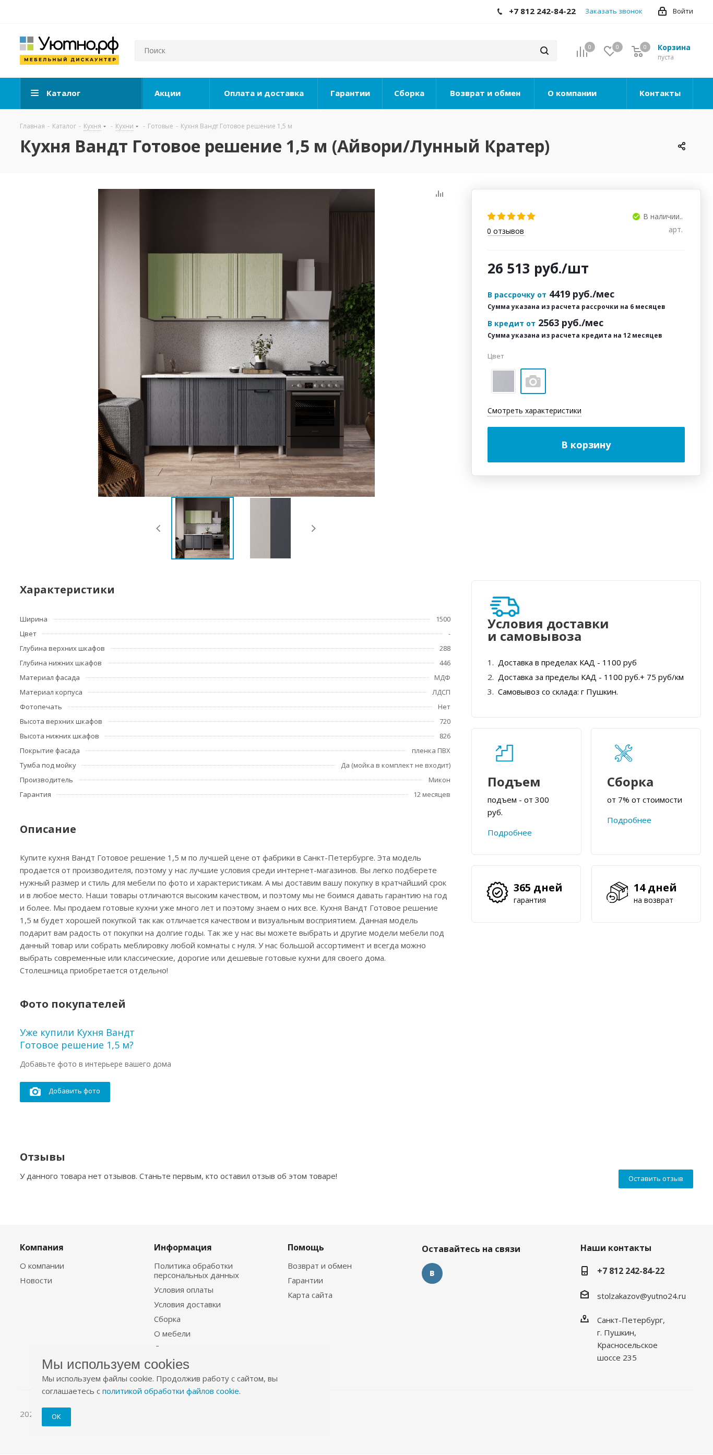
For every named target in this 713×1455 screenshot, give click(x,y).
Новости (36, 1280)
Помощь (306, 1247)
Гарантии (305, 1280)
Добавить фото (74, 1090)
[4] (522, 216)
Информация (183, 1247)
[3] (512, 216)
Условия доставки (187, 1304)
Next (313, 528)
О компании (42, 1265)
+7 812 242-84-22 (630, 1271)
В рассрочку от (517, 295)
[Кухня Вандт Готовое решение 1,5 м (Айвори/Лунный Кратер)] (236, 343)
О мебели (172, 1333)
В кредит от (512, 323)
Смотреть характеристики (534, 410)
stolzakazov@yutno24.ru (641, 1296)
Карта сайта (310, 1295)
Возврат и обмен (320, 1265)
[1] (492, 216)
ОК (56, 1416)
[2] (502, 216)
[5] (532, 216)
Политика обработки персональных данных (196, 1270)
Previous (159, 528)
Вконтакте (432, 1273)
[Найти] (544, 50)
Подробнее (510, 832)
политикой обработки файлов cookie (170, 1391)
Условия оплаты (183, 1289)
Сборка (167, 1319)
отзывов (505, 231)
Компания (42, 1247)
